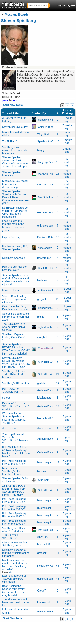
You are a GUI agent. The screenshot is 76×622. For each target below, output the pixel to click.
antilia (40, 316)
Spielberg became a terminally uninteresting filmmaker (15, 552)
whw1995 (42, 536)
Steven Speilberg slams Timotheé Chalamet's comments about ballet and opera (15, 162)
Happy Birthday (11, 237)
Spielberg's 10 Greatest (16, 383)
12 (57, 406)
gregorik (42, 299)
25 (57, 299)
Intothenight (44, 462)
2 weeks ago (67, 127)
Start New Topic (13, 104)
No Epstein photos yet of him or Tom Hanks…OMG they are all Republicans (15, 212)
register (71, 5)
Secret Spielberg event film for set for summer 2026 (15, 316)
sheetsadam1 (46, 247)
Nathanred (43, 280)
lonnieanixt (43, 602)
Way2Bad (43, 134)
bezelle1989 (44, 544)
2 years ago (67, 317)
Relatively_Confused (49, 565)
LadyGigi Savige (47, 162)
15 (57, 162)
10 (57, 141)
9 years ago (67, 537)
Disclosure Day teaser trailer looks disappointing (15, 184)
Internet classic (11, 290)
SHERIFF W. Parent (50, 362)
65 (57, 565)
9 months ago (67, 257)
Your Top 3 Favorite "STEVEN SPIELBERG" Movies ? (15, 439)
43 (57, 578)
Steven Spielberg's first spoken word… (15, 480)
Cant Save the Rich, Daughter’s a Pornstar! (15, 308)
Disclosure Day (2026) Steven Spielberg (15, 248)
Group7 (41, 590)
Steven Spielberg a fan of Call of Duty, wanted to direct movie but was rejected (16, 280)
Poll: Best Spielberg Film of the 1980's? (14, 515)
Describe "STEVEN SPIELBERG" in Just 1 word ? (15, 406)
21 (57, 374)
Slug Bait (43, 479)
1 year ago (67, 290)
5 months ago (67, 162)
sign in (61, 5)
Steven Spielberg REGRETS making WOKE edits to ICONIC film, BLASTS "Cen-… (16, 362)
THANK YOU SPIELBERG (10, 537)
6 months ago (67, 173)
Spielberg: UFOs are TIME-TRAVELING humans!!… (14, 374)
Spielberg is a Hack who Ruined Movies (13, 530)
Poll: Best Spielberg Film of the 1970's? (14, 462)
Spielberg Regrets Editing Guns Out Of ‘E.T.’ (14, 337)
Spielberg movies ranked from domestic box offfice (15, 150)
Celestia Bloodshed (49, 126)
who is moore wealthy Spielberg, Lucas (15, 544)
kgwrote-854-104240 (49, 257)
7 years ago (67, 530)
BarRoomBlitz (45, 237)
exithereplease (45, 184)
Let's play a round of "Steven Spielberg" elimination (14, 578)
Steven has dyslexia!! (15, 126)
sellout (6, 397)
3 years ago (67, 337)
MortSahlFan (45, 173)
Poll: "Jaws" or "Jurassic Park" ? (12, 390)
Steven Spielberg (18, 20)
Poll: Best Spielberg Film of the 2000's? (14, 508)
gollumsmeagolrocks (49, 578)
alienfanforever (46, 611)
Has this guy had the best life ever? (14, 268)
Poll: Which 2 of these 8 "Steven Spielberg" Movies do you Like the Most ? (16, 452)
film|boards (13, 5)
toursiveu (42, 471)
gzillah (41, 383)
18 (57, 237)
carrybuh (42, 337)
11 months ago (67, 280)
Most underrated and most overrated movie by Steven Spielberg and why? (15, 565)
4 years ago (67, 471)
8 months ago (67, 212)
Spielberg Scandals (13, 257)
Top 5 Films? (9, 141)
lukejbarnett (44, 397)
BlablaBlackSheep (48, 268)
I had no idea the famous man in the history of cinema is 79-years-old (16, 225)
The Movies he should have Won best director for (15, 602)
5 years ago (67, 500)
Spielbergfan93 (46, 141)
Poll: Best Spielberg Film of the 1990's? (14, 522)
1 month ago (67, 134)
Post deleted (9, 428)
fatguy (41, 150)
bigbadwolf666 (46, 119)
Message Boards (17, 14)
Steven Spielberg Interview (12, 174)
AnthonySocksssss (49, 290)
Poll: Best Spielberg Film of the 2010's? (14, 500)
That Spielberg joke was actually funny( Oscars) (13, 326)
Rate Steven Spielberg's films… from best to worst (13, 471)
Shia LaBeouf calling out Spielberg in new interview (14, 299)
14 (57, 383)
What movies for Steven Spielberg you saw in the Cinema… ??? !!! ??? (14, 418)
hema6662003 (45, 418)
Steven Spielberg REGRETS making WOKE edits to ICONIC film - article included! (16, 349)
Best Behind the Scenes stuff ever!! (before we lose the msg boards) (13, 590)
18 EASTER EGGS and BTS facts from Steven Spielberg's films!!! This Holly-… (14, 490)
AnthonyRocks (46, 390)
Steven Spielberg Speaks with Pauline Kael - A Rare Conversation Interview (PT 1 (15, 197)
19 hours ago (67, 119)
